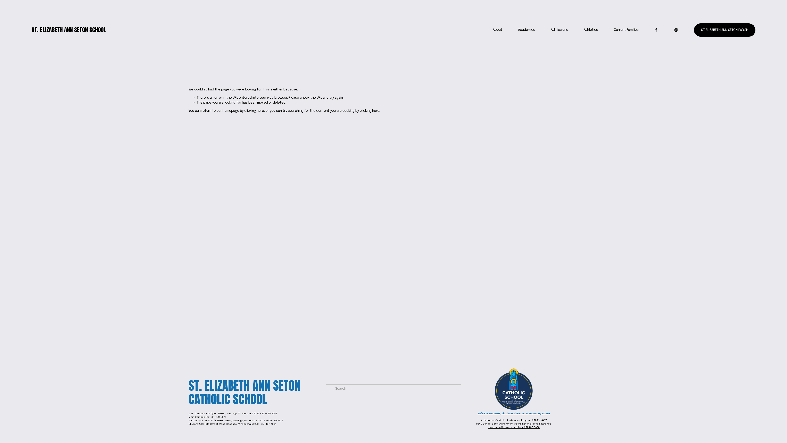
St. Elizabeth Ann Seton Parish (724, 30)
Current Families (626, 30)
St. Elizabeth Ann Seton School (69, 29)
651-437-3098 (532, 427)
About (497, 30)
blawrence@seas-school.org (506, 427)
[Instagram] (676, 30)
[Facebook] (656, 30)
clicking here (254, 111)
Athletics (591, 30)
